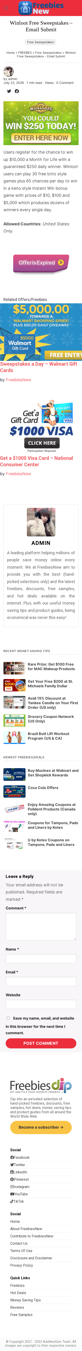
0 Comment (65, 83)
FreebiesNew (18, 379)
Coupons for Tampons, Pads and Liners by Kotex (53, 825)
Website (13, 995)
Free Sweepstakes (40, 42)
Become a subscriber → (41, 1127)
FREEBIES (25, 52)
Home (10, 52)
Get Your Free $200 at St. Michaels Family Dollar (50, 683)
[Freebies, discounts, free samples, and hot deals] (41, 8)
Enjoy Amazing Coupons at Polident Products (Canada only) (52, 809)
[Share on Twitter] (7, 92)
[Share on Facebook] (15, 92)
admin (12, 79)
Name (12, 949)
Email (12, 972)
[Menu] (6, 7)
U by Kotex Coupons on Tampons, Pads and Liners (51, 842)
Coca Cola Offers (43, 787)
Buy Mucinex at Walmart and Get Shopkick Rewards (53, 772)
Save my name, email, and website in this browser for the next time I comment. (40, 1025)
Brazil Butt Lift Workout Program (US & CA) (48, 736)
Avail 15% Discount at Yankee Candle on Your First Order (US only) (53, 703)
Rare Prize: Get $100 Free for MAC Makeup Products (51, 666)
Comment (16, 908)
